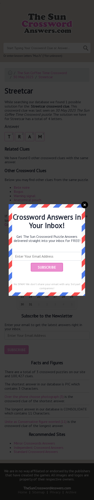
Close (84, 204)
